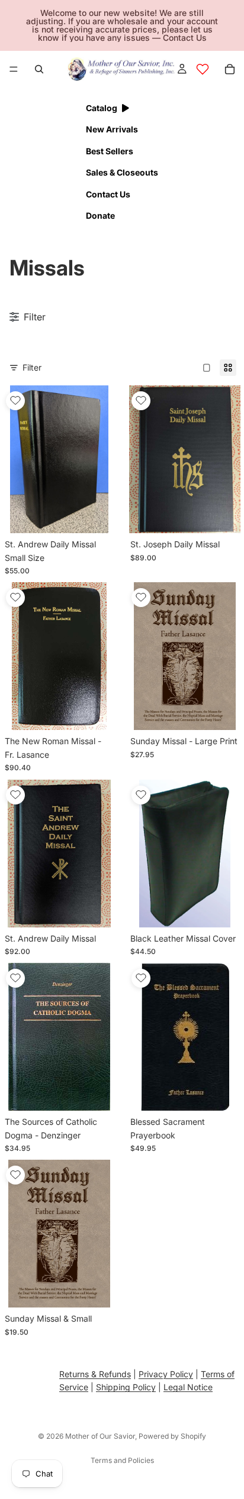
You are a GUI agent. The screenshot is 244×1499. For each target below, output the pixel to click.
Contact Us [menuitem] (108, 194)
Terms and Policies (122, 1460)
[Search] (39, 69)
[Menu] (13, 69)
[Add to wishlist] (15, 400)
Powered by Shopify (172, 1436)
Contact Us (185, 38)
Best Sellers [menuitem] (109, 151)
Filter (32, 367)
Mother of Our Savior (100, 1436)
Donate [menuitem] (100, 215)
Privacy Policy (166, 1374)
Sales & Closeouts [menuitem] (122, 172)
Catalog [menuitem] (101, 108)
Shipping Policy (126, 1388)
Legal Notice (188, 1388)
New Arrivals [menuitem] (112, 129)
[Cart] (230, 69)
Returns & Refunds (95, 1374)
